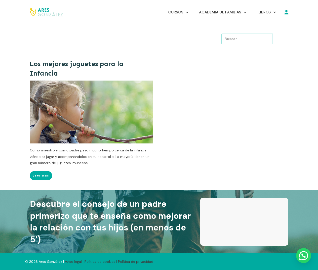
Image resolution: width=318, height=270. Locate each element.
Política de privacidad (135, 261)
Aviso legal (74, 261)
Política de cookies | (100, 261)
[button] (303, 255)
